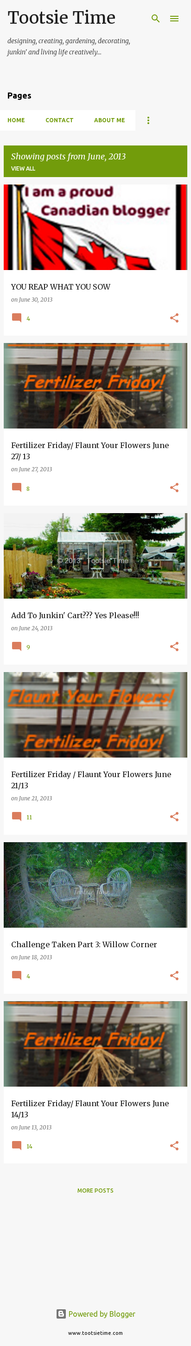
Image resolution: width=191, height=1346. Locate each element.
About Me (109, 120)
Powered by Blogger (101, 1314)
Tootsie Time (61, 17)
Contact (59, 120)
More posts (95, 1191)
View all (23, 168)
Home (16, 120)
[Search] (155, 18)
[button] (174, 318)
